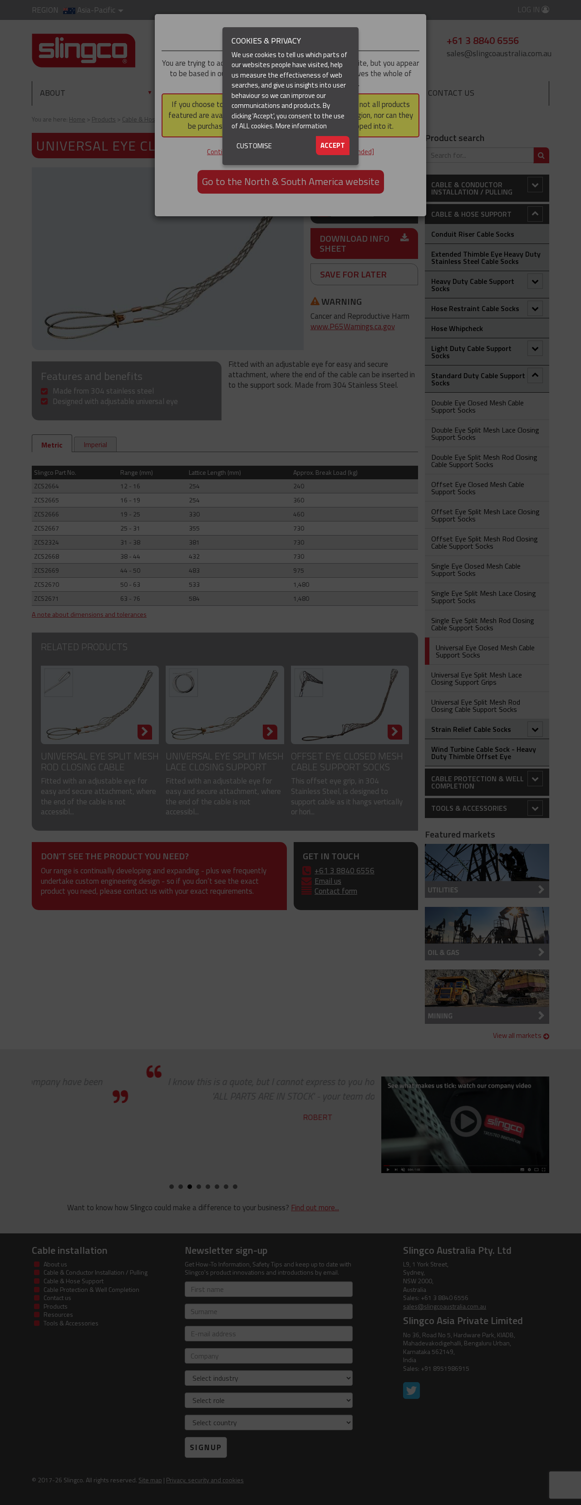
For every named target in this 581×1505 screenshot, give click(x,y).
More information (301, 126)
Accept (332, 145)
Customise (254, 146)
